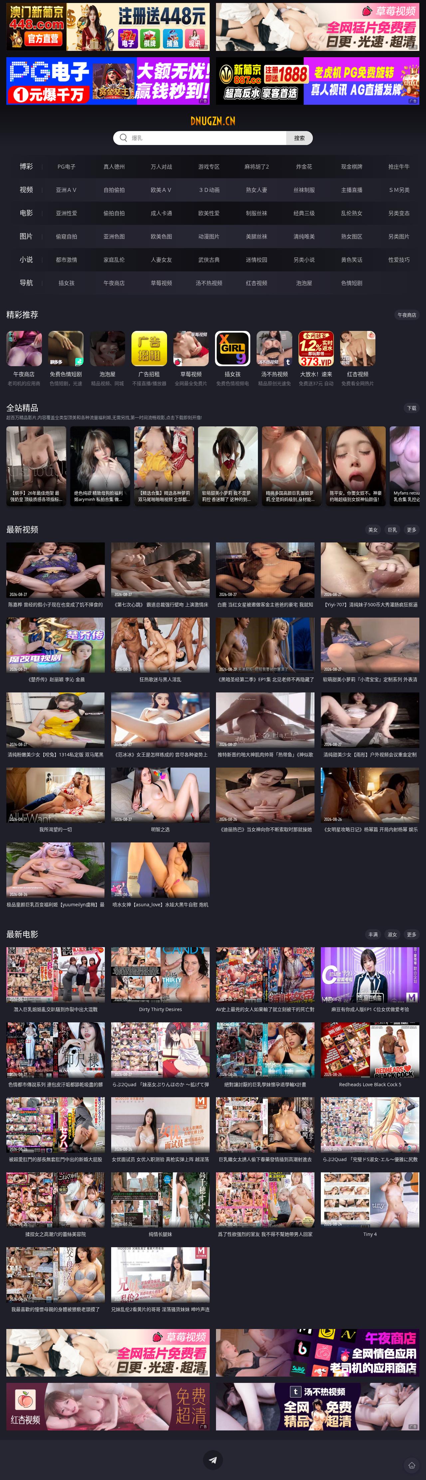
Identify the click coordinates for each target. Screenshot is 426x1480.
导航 (26, 282)
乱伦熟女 (351, 213)
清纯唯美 (304, 236)
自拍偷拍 (114, 190)
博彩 (26, 166)
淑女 (392, 934)
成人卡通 (161, 213)
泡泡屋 (304, 283)
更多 (411, 529)
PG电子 (67, 166)
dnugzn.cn (213, 121)
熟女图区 (351, 236)
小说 (26, 259)
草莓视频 (161, 283)
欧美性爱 (209, 213)
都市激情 (66, 259)
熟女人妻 (256, 190)
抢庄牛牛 (399, 166)
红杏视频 (256, 283)
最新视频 (22, 529)
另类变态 (399, 213)
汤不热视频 (209, 283)
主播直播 (351, 190)
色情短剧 (351, 283)
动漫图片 (209, 236)
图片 (26, 236)
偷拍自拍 (114, 213)
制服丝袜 (256, 213)
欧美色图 (161, 236)
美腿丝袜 (256, 236)
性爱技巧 (399, 259)
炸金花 (304, 166)
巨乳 (392, 529)
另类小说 (304, 259)
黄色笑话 (351, 259)
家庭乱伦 (114, 259)
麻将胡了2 (257, 166)
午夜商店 (114, 283)
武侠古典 (209, 259)
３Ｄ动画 (209, 190)
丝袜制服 (304, 190)
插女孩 (67, 283)
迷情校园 (256, 259)
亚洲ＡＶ (66, 190)
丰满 (373, 934)
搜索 (299, 138)
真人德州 (114, 166)
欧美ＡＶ (161, 190)
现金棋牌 (351, 166)
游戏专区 (209, 166)
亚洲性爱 (66, 213)
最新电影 (22, 934)
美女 (373, 529)
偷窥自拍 (66, 236)
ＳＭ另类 (399, 190)
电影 (26, 213)
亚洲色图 (114, 236)
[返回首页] (412, 1465)
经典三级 (304, 213)
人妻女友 (161, 259)
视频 (26, 189)
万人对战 (161, 166)
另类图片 (399, 236)
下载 (411, 408)
